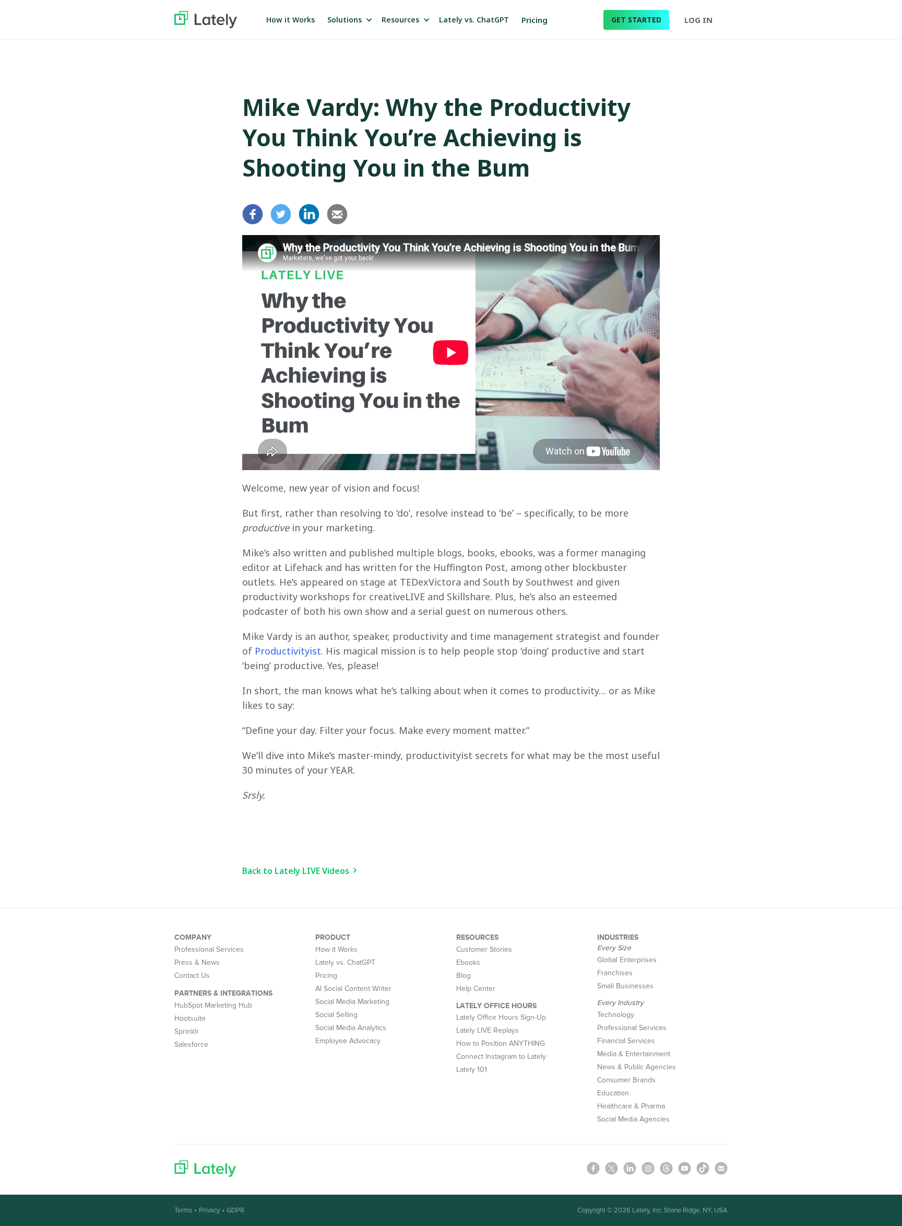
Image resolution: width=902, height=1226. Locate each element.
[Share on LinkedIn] (312, 214)
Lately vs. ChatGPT (474, 20)
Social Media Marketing (352, 1001)
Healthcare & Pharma (631, 1106)
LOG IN (698, 20)
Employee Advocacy (348, 1040)
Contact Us (192, 975)
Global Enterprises (627, 959)
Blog (463, 975)
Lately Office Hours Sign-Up (501, 1017)
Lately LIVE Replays (487, 1030)
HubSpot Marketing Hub (213, 1005)
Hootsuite (190, 1018)
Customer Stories (484, 949)
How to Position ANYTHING (500, 1043)
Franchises (615, 972)
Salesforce (191, 1044)
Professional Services (209, 949)
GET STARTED (636, 20)
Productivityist (288, 651)
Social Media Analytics (350, 1027)
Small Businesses (625, 986)
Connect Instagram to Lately (501, 1056)
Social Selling (336, 1014)
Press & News (197, 962)
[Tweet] (283, 214)
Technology (615, 1014)
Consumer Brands (626, 1080)
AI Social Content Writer (353, 988)
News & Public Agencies (636, 1066)
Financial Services (626, 1040)
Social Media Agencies (633, 1119)
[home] (205, 19)
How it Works (290, 20)
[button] (348, 20)
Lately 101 (471, 1069)
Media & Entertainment (633, 1053)
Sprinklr (186, 1031)
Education (613, 1093)
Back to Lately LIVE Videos (295, 871)
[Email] (340, 214)
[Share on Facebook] (255, 214)
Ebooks (468, 962)
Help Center (475, 988)
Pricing (534, 20)
